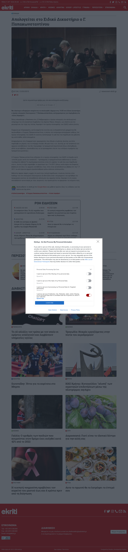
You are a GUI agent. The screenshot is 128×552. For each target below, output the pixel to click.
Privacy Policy (75, 310)
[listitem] (64, 269)
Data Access (64, 310)
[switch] (88, 273)
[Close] (98, 242)
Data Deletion (52, 310)
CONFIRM (49, 303)
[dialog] (64, 276)
